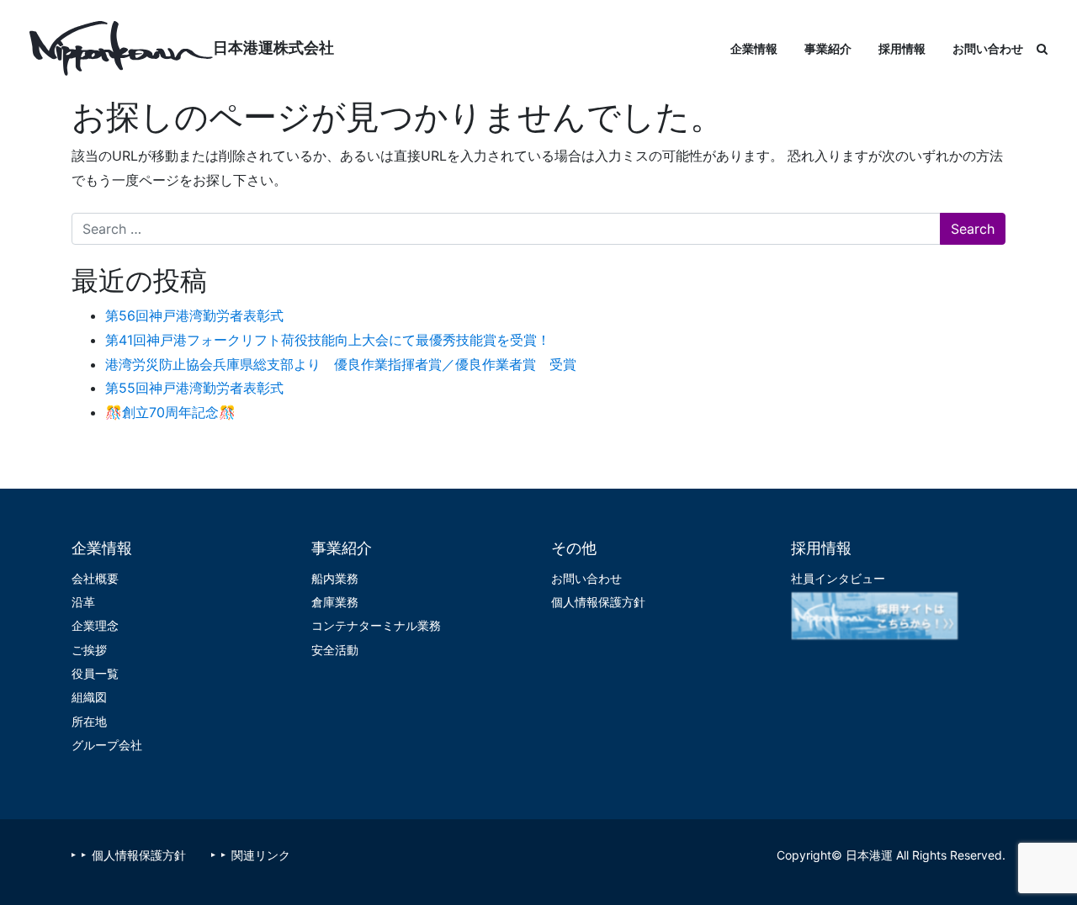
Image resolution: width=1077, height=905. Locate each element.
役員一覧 (95, 673)
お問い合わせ (987, 48)
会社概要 (95, 578)
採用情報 (902, 48)
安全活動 (334, 650)
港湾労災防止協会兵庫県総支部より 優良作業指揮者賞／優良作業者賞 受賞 (340, 364)
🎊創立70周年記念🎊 (170, 412)
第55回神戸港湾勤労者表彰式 (194, 387)
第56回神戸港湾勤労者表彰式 (194, 315)
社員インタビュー (838, 578)
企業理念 (95, 625)
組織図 (89, 697)
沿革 (83, 602)
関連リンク (260, 855)
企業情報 (753, 48)
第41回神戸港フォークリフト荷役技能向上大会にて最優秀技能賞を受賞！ (327, 339)
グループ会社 (107, 745)
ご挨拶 (89, 650)
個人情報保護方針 (598, 602)
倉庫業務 (334, 602)
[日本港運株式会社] (121, 48)
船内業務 (334, 578)
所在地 (89, 721)
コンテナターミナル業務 (376, 625)
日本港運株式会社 (273, 47)
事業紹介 (828, 48)
